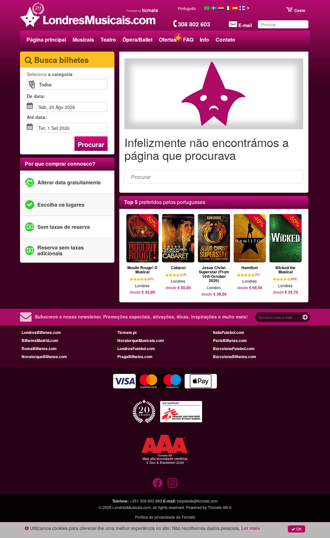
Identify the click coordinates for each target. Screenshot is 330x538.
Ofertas (168, 39)
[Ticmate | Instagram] (172, 483)
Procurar (91, 144)
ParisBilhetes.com (230, 340)
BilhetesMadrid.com (40, 340)
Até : (37, 117)
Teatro (108, 39)
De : (36, 96)
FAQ (188, 39)
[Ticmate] (142, 10)
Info (204, 39)
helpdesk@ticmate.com (197, 501)
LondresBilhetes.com (41, 332)
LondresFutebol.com (136, 348)
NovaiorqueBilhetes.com (44, 356)
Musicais (83, 39)
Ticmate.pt (127, 332)
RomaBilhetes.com (39, 348)
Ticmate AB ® (220, 507)
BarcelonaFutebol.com (234, 348)
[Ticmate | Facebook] (157, 483)
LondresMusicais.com (131, 507)
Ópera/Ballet (137, 39)
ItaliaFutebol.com (228, 332)
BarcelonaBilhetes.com (234, 356)
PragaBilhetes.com (134, 356)
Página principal (46, 39)
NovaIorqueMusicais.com (140, 340)
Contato (225, 39)
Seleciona (50, 74)
